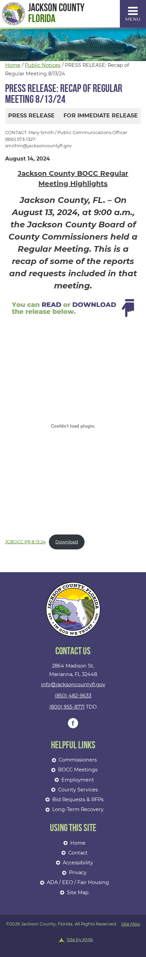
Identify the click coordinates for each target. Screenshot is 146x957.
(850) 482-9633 (73, 696)
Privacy (78, 872)
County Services (78, 790)
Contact (78, 853)
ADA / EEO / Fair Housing (78, 882)
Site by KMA (80, 939)
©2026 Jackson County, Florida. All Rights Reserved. (73, 931)
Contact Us (73, 651)
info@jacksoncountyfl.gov (73, 684)
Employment (77, 780)
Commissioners (78, 760)
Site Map (78, 892)
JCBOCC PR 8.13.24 (25, 541)
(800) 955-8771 (67, 707)
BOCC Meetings (77, 770)
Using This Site (73, 828)
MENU (133, 19)
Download (66, 541)
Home (12, 65)
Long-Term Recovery (78, 809)
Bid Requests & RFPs (78, 799)
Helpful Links (73, 745)
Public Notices (42, 65)
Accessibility (78, 863)
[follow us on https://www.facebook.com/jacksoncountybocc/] (73, 723)
